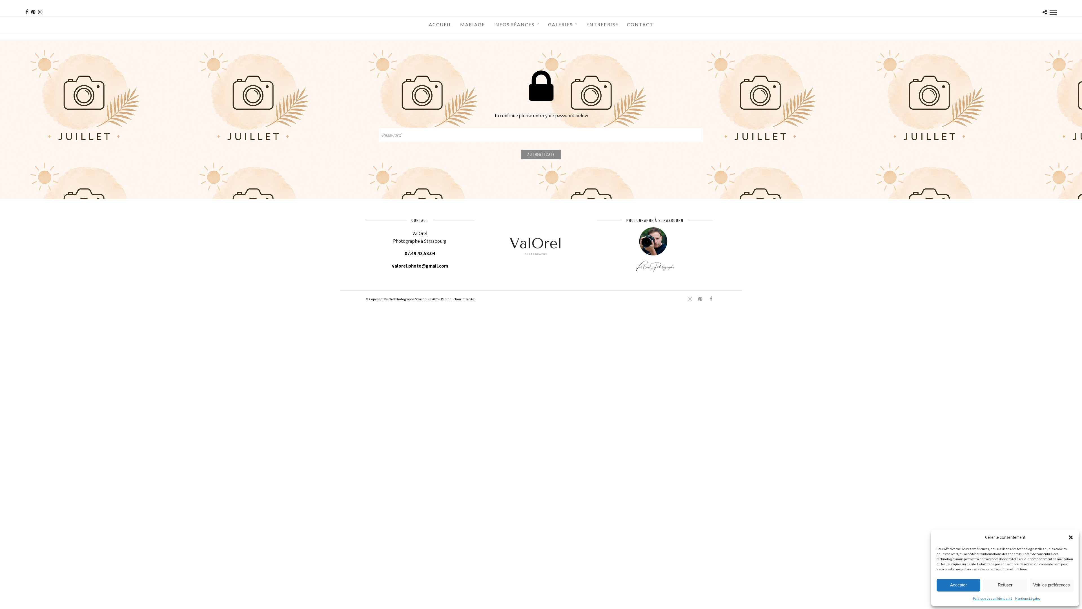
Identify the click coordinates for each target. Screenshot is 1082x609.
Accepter (958, 584)
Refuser (1005, 584)
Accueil (440, 24)
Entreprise (602, 24)
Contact (640, 24)
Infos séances (514, 24)
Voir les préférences (1051, 584)
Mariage (472, 24)
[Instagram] (40, 12)
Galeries (560, 24)
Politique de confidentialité (992, 598)
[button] (1071, 537)
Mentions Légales (1027, 598)
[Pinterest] (33, 12)
